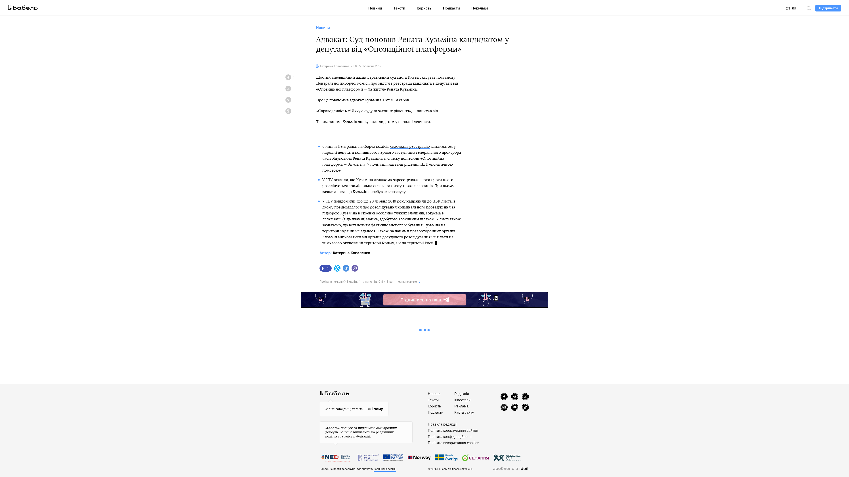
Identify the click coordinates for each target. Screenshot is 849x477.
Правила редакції (442, 424)
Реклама (461, 406)
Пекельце (479, 8)
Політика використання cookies (453, 443)
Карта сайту (464, 412)
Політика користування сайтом (453, 430)
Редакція (461, 394)
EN (788, 8)
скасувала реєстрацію (410, 146)
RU (794, 8)
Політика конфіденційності (450, 437)
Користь (424, 8)
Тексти (399, 8)
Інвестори (462, 400)
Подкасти (451, 8)
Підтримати (828, 8)
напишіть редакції (385, 469)
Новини (375, 8)
